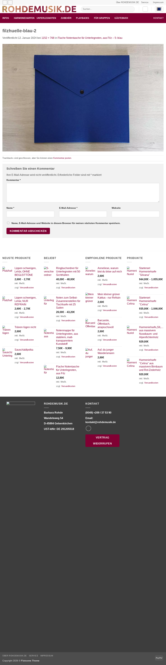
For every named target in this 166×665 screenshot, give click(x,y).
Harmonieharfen (24, 18)
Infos (5, 18)
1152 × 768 (48, 37)
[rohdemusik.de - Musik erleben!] (39, 9)
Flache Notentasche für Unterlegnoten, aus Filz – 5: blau (90, 37)
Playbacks (82, 18)
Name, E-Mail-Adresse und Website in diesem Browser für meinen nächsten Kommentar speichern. (66, 223)
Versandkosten (27, 287)
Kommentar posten (62, 158)
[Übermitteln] (131, 9)
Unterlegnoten (46, 18)
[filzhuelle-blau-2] (83, 97)
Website (116, 208)
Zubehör (66, 18)
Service (144, 2)
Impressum (158, 2)
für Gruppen (102, 18)
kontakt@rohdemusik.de (100, 422)
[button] (145, 9)
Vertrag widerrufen (102, 440)
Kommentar (13, 180)
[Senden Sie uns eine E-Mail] (5, 2)
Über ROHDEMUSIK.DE (127, 2)
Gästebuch (121, 18)
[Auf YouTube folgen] (10, 2)
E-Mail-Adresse (68, 208)
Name (10, 208)
